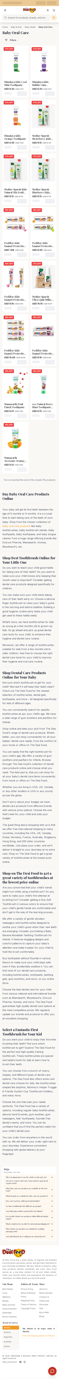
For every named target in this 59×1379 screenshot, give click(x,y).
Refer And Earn (45, 1293)
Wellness (6, 1297)
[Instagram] (24, 1362)
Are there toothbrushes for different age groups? (23, 1206)
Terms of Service (28, 1304)
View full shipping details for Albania (39, 1336)
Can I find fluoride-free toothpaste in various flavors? (25, 1236)
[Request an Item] (54, 17)
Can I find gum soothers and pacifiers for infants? (24, 1211)
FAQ (41, 1308)
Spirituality (7, 1313)
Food (4, 1293)
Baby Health (30, 27)
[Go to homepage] (29, 10)
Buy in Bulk (44, 1312)
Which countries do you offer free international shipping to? (28, 1224)
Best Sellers (7, 1289)
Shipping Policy (28, 1300)
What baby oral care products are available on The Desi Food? (26, 1189)
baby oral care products (16, 526)
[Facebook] (20, 1362)
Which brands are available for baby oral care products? (27, 1196)
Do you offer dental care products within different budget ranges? (27, 1217)
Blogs (41, 1316)
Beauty (5, 1301)
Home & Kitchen (9, 1309)
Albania (7, 1327)
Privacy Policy (27, 1289)
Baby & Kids (16, 27)
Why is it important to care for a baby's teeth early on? (26, 1177)
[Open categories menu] (5, 10)
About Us (43, 1289)
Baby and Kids (8, 1305)
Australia (7, 1342)
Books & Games (9, 1316)
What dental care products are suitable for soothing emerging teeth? (25, 1230)
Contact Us (44, 1297)
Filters (13, 40)
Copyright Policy (28, 1308)
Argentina (8, 1337)
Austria (7, 1346)
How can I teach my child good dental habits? (23, 1201)
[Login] (48, 10)
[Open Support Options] (52, 1371)
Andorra (7, 1332)
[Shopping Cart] (54, 10)
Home (5, 27)
